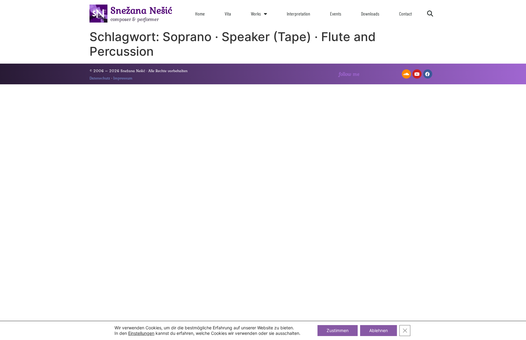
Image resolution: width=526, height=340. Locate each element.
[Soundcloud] (406, 74)
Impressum (122, 78)
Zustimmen (338, 330)
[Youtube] (417, 74)
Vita (228, 13)
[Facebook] (427, 74)
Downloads (370, 13)
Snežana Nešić (141, 10)
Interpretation (298, 13)
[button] (430, 14)
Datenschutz (99, 78)
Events (335, 13)
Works (256, 13)
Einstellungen (141, 333)
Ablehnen (378, 330)
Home (200, 13)
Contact (405, 13)
